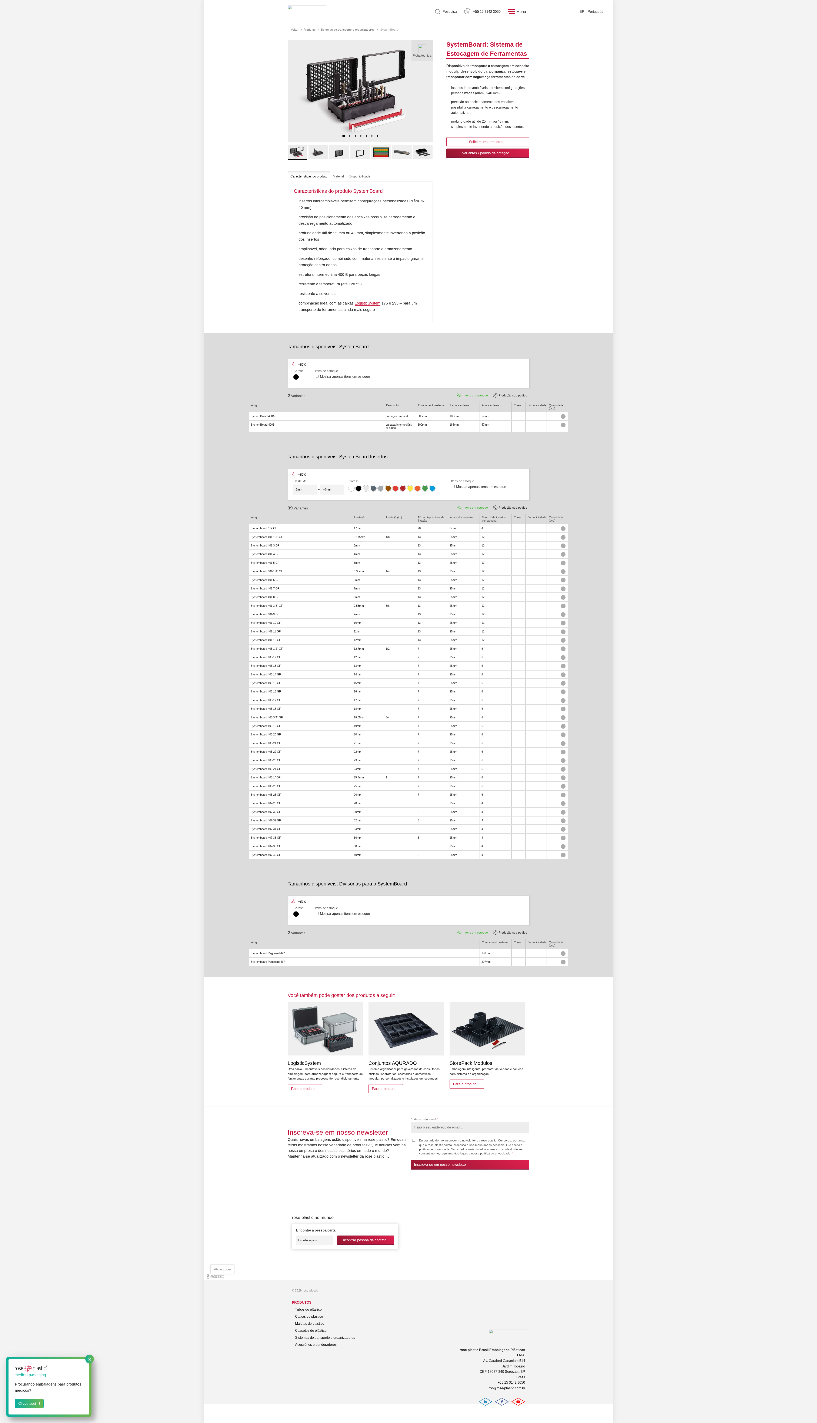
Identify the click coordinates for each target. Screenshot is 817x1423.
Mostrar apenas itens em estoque (345, 376)
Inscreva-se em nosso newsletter (440, 1165)
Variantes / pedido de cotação (485, 153)
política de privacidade (434, 1149)
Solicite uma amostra (486, 142)
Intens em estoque (475, 395)
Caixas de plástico (309, 1316)
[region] (408, 1229)
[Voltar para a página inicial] (307, 12)
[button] (343, 136)
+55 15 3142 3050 (487, 11)
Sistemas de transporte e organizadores (347, 29)
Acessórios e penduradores (316, 1344)
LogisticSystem (367, 303)
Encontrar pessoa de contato (363, 1240)
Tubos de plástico (308, 1309)
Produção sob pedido (512, 395)
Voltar (295, 29)
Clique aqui (27, 1404)
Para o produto (302, 1089)
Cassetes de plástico (311, 1330)
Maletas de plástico (309, 1323)
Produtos (309, 29)
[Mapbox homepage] (215, 1276)
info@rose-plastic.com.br (506, 1388)
